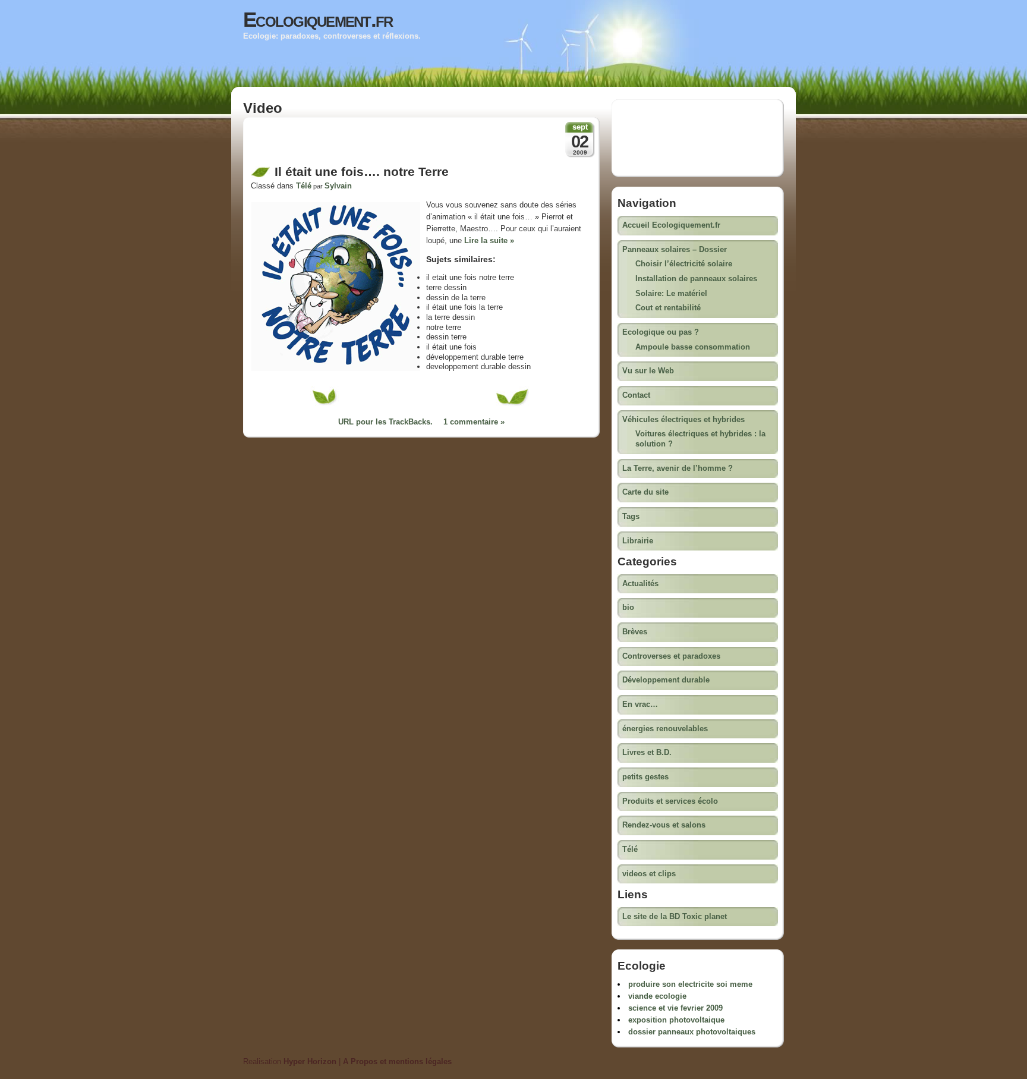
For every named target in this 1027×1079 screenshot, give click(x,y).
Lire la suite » (489, 240)
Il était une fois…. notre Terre (362, 172)
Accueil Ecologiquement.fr (671, 225)
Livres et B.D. (647, 752)
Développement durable (666, 679)
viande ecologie (657, 996)
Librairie (637, 540)
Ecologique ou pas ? (660, 332)
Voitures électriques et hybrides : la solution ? (700, 438)
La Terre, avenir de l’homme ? (677, 468)
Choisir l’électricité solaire (683, 263)
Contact (636, 395)
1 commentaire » (474, 421)
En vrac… (640, 704)
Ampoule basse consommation (692, 346)
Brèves (634, 631)
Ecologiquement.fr (318, 19)
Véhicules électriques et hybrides (683, 419)
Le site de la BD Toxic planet (674, 916)
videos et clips (649, 873)
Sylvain (338, 185)
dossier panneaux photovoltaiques (691, 1031)
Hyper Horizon (309, 1061)
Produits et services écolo (670, 801)
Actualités (640, 583)
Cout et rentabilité (668, 307)
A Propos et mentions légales (397, 1061)
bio (628, 607)
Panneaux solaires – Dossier (674, 249)
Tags (630, 516)
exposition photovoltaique (676, 1019)
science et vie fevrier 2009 (675, 1007)
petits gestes (645, 776)
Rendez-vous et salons (663, 824)
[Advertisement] (390, 144)
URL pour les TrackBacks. (385, 421)
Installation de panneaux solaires (696, 278)
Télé (303, 185)
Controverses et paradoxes (671, 656)
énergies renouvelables (665, 728)
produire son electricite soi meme (690, 984)
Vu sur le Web (648, 370)
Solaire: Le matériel (671, 293)
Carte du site (645, 491)
